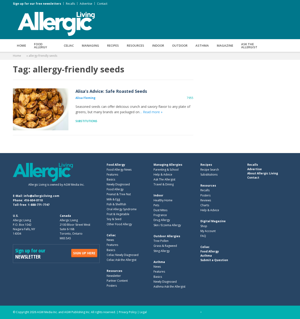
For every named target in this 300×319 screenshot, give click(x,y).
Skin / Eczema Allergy (167, 225)
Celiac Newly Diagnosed (123, 255)
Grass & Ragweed (165, 246)
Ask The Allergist (164, 179)
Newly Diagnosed (118, 184)
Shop (203, 226)
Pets (156, 205)
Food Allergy (40, 45)
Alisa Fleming (85, 98)
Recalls (70, 4)
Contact (102, 4)
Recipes (113, 45)
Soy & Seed (114, 219)
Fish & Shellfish (116, 204)
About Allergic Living (262, 173)
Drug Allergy (162, 220)
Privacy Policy (128, 312)
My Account (208, 231)
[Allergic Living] (56, 23)
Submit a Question (214, 260)
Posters (112, 286)
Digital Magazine (213, 221)
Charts (204, 205)
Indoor (158, 45)
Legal (143, 312)
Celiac (69, 45)
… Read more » (150, 112)
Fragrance (160, 215)
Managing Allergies (168, 165)
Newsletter (114, 276)
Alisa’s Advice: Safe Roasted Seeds (40, 109)
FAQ (203, 236)
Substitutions (86, 121)
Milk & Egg (113, 199)
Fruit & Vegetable (118, 214)
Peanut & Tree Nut (119, 194)
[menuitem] (21, 45)
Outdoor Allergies (167, 236)
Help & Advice (163, 174)
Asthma (202, 45)
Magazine (225, 45)
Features (112, 174)
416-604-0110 (33, 200)
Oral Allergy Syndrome (122, 209)
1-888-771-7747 (38, 205)
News (110, 240)
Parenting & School (166, 170)
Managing (90, 45)
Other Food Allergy (119, 224)
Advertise (86, 4)
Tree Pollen (161, 241)
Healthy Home (163, 200)
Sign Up (84, 253)
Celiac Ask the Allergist (121, 260)
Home (21, 45)
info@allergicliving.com (41, 196)
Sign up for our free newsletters (37, 4)
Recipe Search (209, 170)
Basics (111, 179)
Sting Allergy (162, 251)
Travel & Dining (164, 184)
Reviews (205, 200)
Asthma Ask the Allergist (169, 287)
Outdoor (180, 45)
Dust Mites (160, 210)
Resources (135, 45)
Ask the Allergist (249, 45)
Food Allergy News (119, 170)
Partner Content (117, 281)
